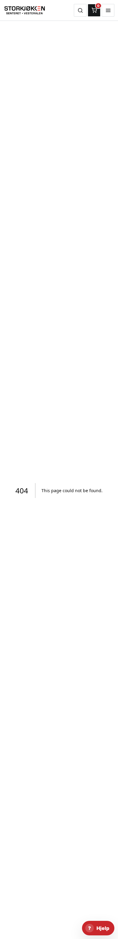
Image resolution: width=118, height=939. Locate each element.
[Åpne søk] (80, 10)
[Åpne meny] (108, 10)
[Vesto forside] (39, 10)
